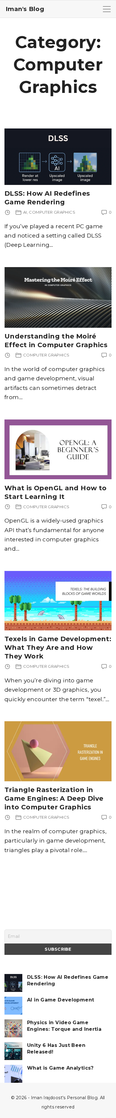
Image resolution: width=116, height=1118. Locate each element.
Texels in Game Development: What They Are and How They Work (57, 647)
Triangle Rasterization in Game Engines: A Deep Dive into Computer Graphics (54, 798)
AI (25, 212)
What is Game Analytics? (60, 1068)
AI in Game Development (60, 1000)
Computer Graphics (52, 212)
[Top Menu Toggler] (106, 9)
